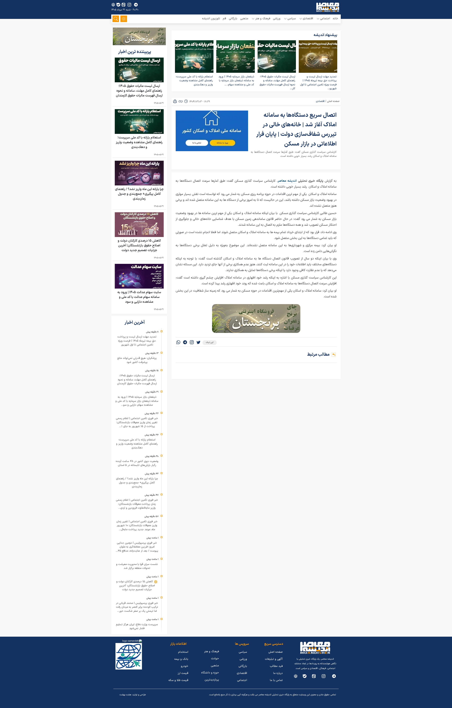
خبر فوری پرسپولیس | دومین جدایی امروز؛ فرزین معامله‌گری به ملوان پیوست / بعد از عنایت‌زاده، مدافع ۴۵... (137, 547)
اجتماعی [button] (325, 18)
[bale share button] (118, 5)
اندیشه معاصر (287, 181)
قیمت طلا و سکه (178, 680)
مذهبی (244, 18)
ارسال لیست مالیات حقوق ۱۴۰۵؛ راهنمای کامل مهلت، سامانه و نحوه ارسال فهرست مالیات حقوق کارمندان (139, 91)
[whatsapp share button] (178, 342)
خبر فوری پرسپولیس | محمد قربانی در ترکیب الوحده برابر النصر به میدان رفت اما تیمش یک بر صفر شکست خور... (137, 607)
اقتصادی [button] (308, 18)
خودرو (184, 666)
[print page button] (175, 101)
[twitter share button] (198, 342)
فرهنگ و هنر (211, 651)
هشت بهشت (125, 695)
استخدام (183, 652)
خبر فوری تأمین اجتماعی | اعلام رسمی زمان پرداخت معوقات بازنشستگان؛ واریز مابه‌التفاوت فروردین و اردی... (137, 504)
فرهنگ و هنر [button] (262, 18)
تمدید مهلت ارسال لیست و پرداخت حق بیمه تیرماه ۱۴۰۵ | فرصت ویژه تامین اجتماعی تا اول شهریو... (318, 83)
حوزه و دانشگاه (210, 673)
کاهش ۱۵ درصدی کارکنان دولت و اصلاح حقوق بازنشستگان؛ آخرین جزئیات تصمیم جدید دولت (139, 245)
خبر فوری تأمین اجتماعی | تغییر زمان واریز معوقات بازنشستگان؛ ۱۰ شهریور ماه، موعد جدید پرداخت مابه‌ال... (136, 526)
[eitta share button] (123, 5)
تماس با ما (276, 680)
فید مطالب (276, 666)
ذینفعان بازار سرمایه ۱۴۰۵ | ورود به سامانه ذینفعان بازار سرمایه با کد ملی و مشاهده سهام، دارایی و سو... (136, 401)
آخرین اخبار (135, 322)
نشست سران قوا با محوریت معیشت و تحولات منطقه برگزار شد (137, 566)
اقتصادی (320, 101)
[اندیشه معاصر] (328, 7)
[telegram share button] (135, 5)
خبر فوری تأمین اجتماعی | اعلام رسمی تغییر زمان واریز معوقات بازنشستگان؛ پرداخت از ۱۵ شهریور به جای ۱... (137, 422)
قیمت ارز (183, 673)
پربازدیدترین (212, 680)
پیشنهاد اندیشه (325, 35)
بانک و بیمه (181, 659)
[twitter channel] (334, 676)
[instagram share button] (129, 5)
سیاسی (243, 652)
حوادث (215, 658)
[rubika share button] (113, 5)
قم (224, 18)
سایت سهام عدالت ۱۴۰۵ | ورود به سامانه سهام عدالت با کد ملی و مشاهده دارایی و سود (139, 297)
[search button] (115, 19)
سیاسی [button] (291, 18)
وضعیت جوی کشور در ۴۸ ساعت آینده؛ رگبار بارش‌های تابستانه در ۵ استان (136, 463)
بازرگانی (233, 18)
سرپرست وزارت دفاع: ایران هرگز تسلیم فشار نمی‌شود (137, 627)
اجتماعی (242, 680)
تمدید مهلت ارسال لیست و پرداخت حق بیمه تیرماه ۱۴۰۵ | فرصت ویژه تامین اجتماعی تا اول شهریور (136, 341)
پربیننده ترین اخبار (135, 52)
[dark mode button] (123, 19)
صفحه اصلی (333, 101)
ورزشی (276, 18)
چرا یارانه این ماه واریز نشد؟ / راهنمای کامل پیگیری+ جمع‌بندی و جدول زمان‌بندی (139, 194)
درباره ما (278, 673)
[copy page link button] (181, 101)
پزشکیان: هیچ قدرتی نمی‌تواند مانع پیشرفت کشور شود (137, 360)
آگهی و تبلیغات (274, 659)
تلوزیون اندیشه (211, 18)
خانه (335, 18)
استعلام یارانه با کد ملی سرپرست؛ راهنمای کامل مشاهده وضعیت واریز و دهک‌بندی (194, 81)
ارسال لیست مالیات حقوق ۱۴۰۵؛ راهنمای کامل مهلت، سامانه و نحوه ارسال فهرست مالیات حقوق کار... (277, 83)
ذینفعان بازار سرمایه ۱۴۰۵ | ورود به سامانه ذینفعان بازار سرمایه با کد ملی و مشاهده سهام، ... (236, 81)
